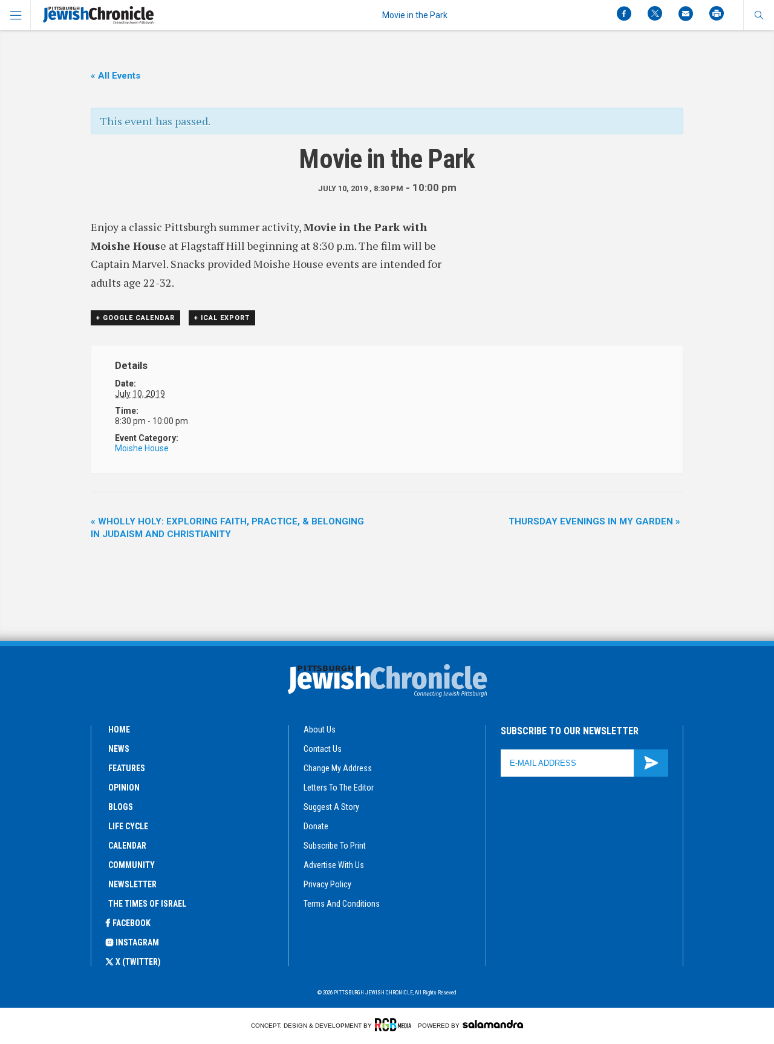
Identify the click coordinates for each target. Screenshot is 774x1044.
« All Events (115, 75)
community (131, 865)
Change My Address (338, 768)
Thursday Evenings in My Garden (594, 521)
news (118, 749)
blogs (120, 807)
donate (316, 826)
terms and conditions (342, 904)
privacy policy (327, 884)
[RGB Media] (395, 1024)
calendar (127, 845)
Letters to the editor (339, 787)
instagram (137, 942)
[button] (758, 15)
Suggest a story (331, 807)
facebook (131, 923)
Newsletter (132, 884)
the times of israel (147, 904)
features (126, 768)
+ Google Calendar (135, 318)
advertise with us (334, 865)
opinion (124, 787)
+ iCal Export (222, 318)
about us (320, 729)
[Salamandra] (493, 1024)
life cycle (128, 826)
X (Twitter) (138, 962)
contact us (323, 749)
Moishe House (142, 448)
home (119, 729)
